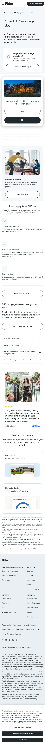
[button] (2, 3)
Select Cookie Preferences (22, 727)
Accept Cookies (23, 740)
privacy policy (18, 722)
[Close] (42, 707)
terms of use (30, 722)
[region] (22, 724)
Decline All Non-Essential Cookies (22, 734)
